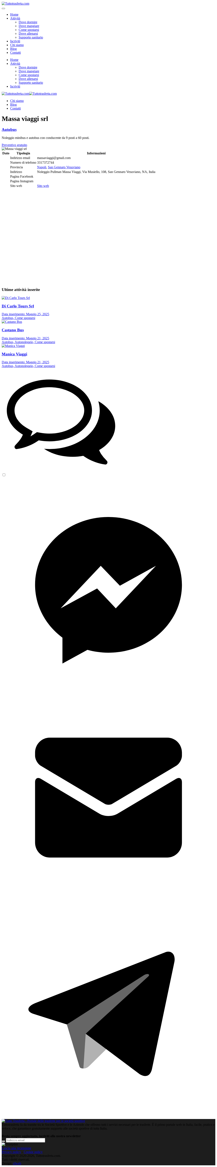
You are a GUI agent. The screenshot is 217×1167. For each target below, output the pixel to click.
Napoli (41, 167)
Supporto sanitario (31, 37)
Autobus (9, 129)
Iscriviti (15, 41)
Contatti (15, 52)
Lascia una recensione (16, 1148)
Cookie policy (33, 1152)
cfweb (17, 1163)
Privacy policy (11, 1152)
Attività (15, 18)
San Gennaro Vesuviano (64, 167)
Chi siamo (17, 45)
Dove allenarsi (28, 33)
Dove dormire (28, 22)
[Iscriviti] (3, 1141)
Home (14, 14)
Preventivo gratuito (14, 145)
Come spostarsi (29, 30)
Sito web (43, 186)
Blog (13, 49)
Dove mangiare (29, 26)
